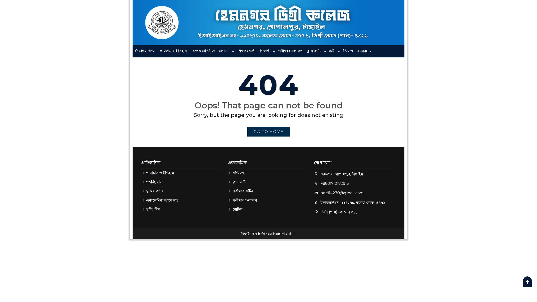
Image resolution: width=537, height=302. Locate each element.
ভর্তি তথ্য (239, 173)
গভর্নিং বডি (154, 182)
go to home (269, 131)
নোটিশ (237, 209)
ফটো (331, 51)
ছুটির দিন (153, 209)
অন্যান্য (362, 51)
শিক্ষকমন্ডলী (246, 51)
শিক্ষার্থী (265, 51)
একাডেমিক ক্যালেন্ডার (162, 200)
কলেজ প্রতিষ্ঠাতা (203, 51)
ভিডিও (348, 51)
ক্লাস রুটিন (314, 51)
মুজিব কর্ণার (155, 191)
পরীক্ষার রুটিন (243, 191)
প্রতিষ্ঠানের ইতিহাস (173, 51)
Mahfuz (288, 233)
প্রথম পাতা (146, 51)
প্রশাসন (224, 51)
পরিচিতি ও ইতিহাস (160, 173)
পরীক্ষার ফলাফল (290, 51)
